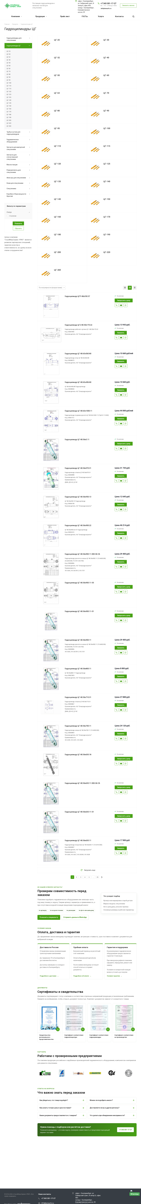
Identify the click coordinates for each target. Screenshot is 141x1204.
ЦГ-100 (106, 128)
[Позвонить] (116, 305)
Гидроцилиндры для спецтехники (14, 39)
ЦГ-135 (57, 181)
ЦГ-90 (106, 110)
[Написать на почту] (121, 305)
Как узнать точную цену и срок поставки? (55, 1108)
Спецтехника (11, 188)
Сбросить (18, 228)
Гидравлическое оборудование (13, 141)
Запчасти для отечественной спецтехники (12, 157)
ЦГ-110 (57, 146)
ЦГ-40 (106, 57)
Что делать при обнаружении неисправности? (107, 1115)
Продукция (40, 16)
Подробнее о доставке (48, 976)
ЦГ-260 (57, 270)
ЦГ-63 (57, 93)
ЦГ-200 (57, 252)
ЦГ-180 (57, 234)
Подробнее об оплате (81, 976)
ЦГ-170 (106, 217)
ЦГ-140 (106, 181)
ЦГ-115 (106, 146)
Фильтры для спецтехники (16, 178)
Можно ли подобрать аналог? (101, 1100)
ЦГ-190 (106, 234)
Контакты (119, 16)
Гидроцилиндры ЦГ (14, 46)
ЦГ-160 (57, 217)
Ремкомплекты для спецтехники (14, 171)
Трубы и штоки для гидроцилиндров (13, 133)
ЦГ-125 (106, 164)
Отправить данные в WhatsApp (75, 917)
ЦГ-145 (57, 199)
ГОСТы (85, 16)
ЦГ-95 (57, 128)
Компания (15, 16)
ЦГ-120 (57, 164)
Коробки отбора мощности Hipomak (16, 195)
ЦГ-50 (57, 75)
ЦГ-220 (106, 252)
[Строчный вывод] (130, 288)
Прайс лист (65, 16)
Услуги (101, 16)
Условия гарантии (113, 976)
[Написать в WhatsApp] (125, 305)
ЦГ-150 (106, 199)
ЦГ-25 (57, 40)
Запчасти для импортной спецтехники (16, 148)
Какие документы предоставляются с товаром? (58, 1115)
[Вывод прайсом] (135, 288)
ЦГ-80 (57, 110)
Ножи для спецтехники (15, 183)
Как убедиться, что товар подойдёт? (54, 1100)
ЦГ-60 (106, 75)
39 (97, 877)
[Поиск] (133, 16)
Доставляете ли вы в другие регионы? (104, 1108)
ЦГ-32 (57, 57)
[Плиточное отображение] (125, 288)
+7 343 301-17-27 (108, 3)
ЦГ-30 (106, 40)
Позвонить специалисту (49, 917)
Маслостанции (12, 165)
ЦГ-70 (106, 93)
